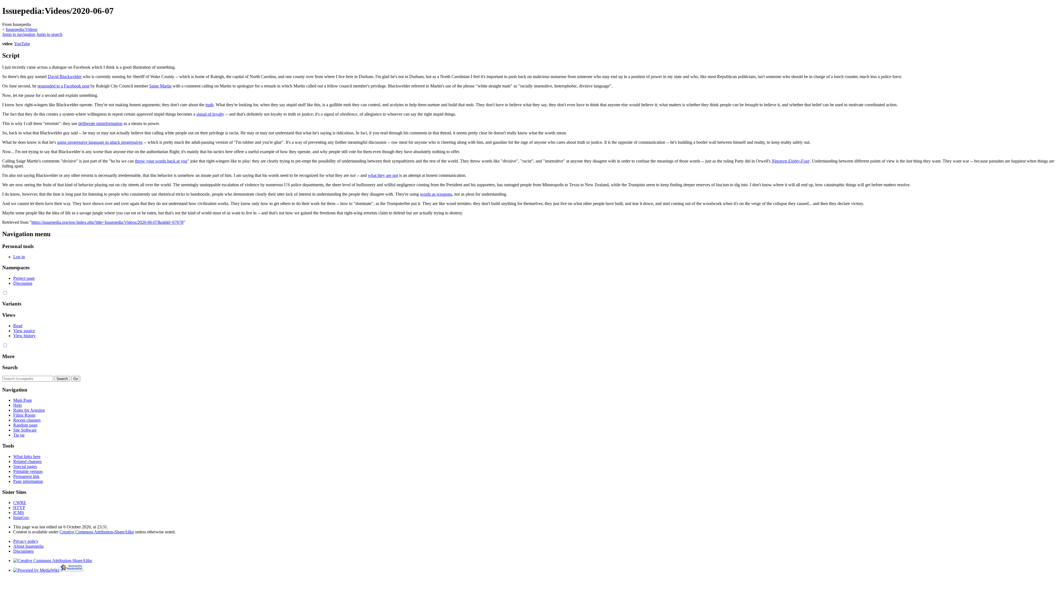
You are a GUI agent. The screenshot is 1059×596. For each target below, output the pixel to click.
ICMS (18, 512)
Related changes (27, 461)
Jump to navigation (18, 34)
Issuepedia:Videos (21, 29)
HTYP (19, 507)
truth (209, 104)
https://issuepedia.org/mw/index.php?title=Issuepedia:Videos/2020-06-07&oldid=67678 (107, 222)
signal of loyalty (210, 114)
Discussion (22, 283)
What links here (27, 456)
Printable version (27, 471)
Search (10, 367)
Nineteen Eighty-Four (791, 161)
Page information (28, 481)
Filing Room (24, 415)
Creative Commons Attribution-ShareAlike (97, 532)
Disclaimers (23, 551)
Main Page (22, 400)
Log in (19, 256)
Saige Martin (160, 86)
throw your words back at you (161, 161)
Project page (24, 278)
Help (17, 405)
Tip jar (19, 435)
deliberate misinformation (100, 123)
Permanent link (26, 476)
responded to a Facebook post (63, 86)
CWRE (19, 502)
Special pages (25, 466)
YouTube (22, 43)
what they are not (383, 175)
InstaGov (21, 517)
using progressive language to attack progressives (100, 142)
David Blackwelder (65, 76)
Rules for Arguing (29, 410)
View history (24, 335)
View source (24, 330)
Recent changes (27, 420)
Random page (25, 425)
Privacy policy (25, 541)
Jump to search (49, 34)
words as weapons (436, 194)
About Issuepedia (28, 546)
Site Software (25, 430)
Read (17, 325)
